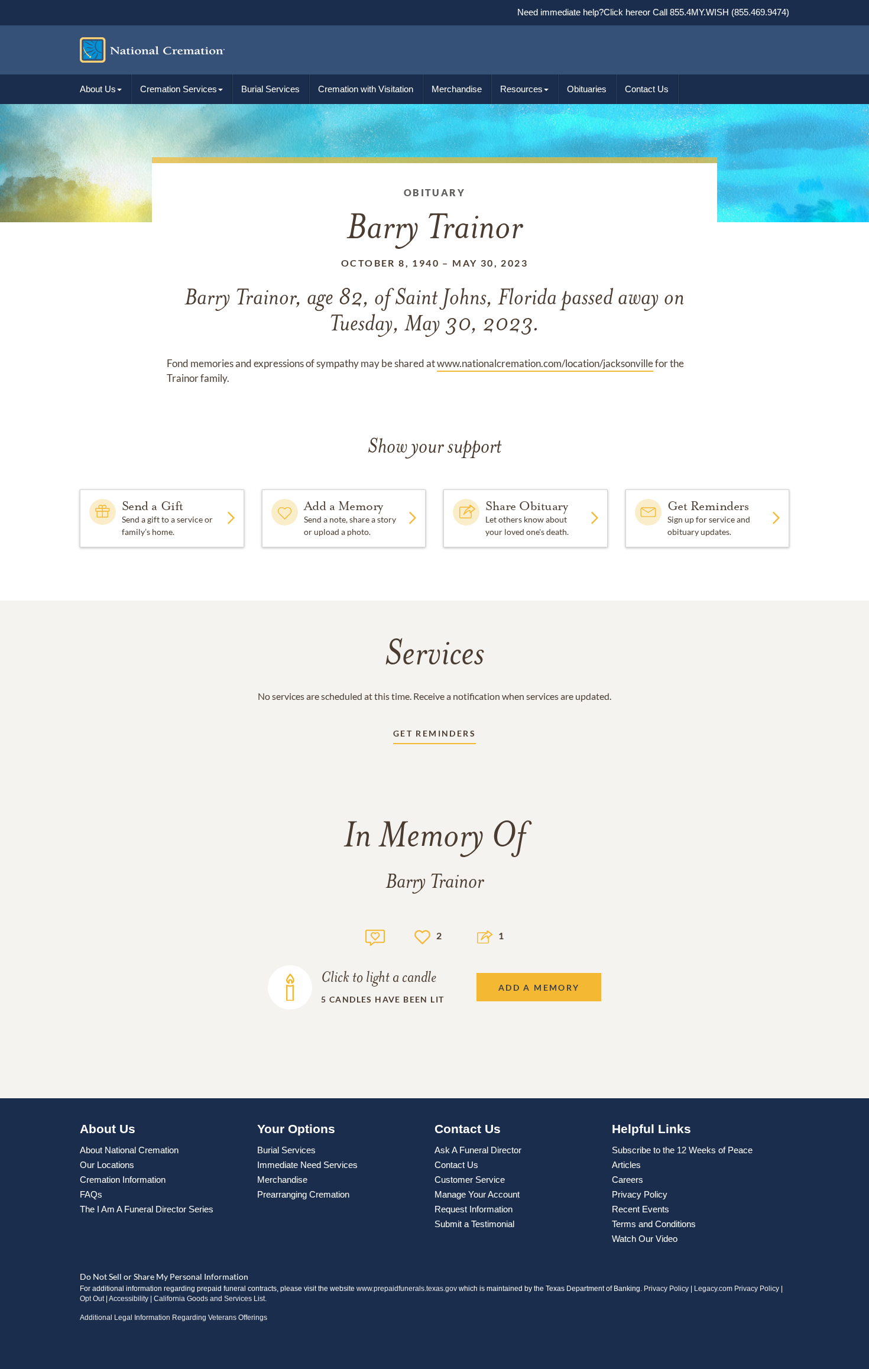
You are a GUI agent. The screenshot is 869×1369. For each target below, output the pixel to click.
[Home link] (425, 50)
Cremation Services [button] (178, 89)
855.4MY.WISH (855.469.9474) (728, 12)
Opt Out (92, 1299)
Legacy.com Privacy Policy (736, 1288)
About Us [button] (98, 89)
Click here (623, 12)
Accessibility (128, 1299)
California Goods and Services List (209, 1299)
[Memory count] (375, 936)
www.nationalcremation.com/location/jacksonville (545, 363)
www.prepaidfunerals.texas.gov (406, 1288)
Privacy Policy (666, 1288)
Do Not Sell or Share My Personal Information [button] (164, 1276)
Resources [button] (521, 89)
